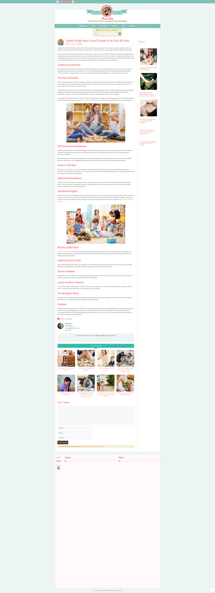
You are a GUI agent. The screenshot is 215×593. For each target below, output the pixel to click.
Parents (114, 26)
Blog (72, 44)
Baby (93, 26)
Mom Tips (107, 18)
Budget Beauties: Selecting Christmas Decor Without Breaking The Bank (86, 394)
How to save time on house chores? (105, 369)
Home (67, 44)
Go (119, 33)
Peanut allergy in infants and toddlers (86, 369)
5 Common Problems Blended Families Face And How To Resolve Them (125, 369)
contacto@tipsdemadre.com (72, 328)
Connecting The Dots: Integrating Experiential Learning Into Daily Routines (105, 394)
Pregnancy (83, 26)
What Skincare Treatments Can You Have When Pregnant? (147, 121)
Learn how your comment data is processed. (91, 446)
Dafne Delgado (69, 326)
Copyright (96, 590)
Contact (132, 26)
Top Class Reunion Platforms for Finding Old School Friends (148, 143)
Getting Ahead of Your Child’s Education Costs (148, 68)
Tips (123, 26)
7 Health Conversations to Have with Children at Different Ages (147, 132)
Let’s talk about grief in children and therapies (66, 393)
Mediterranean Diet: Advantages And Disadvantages (125, 393)
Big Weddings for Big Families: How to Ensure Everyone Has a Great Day (148, 94)
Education (103, 26)
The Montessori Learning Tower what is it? (66, 369)
